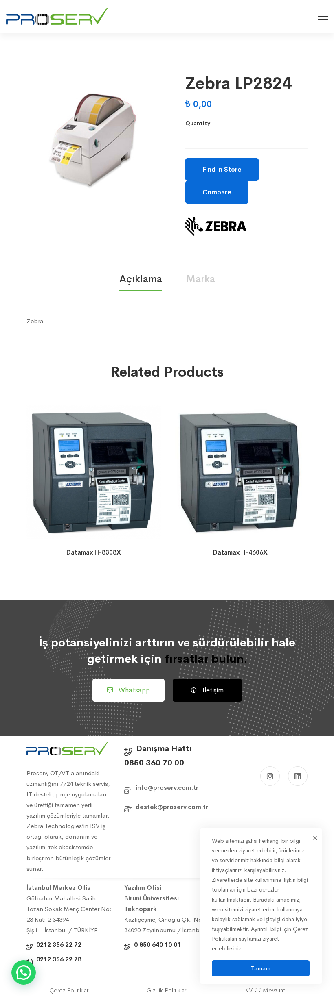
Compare (216, 192)
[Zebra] (215, 226)
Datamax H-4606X (240, 552)
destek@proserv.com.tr (172, 807)
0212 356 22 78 (58, 959)
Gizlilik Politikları (167, 990)
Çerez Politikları (69, 990)
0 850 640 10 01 (157, 944)
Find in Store (222, 169)
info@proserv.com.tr (167, 788)
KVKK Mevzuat (265, 990)
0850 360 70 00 (154, 763)
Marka (200, 279)
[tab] (140, 279)
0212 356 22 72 (58, 944)
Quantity (197, 123)
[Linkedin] (298, 776)
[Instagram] (270, 776)
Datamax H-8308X (93, 552)
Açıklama (140, 279)
